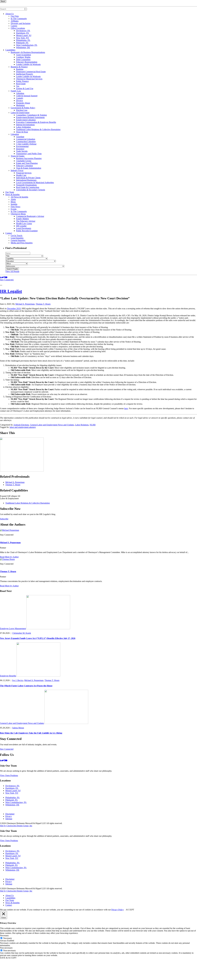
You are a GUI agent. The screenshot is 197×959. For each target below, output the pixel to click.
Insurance (20, 149)
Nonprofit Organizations (26, 185)
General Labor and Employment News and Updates (52, 425)
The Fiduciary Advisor (25, 221)
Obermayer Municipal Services (29, 79)
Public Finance (22, 81)
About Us (9, 14)
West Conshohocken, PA (26, 45)
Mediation (20, 105)
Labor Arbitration (23, 127)
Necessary (7, 938)
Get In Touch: (17, 235)
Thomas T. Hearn (43, 304)
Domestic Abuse (23, 103)
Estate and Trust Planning (27, 163)
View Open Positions (9, 775)
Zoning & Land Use (24, 88)
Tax (17, 86)
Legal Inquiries (17, 238)
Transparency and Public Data (29, 153)
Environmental (22, 146)
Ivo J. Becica (17, 680)
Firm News (15, 206)
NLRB (93, 425)
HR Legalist (21, 226)
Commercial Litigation (25, 139)
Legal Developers (23, 228)
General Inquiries (18, 240)
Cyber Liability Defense (26, 144)
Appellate (20, 137)
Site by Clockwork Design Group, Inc (16, 826)
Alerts (13, 199)
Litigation (15, 134)
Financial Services (23, 173)
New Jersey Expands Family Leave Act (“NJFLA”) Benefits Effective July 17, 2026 (37, 638)
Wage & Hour (22, 132)
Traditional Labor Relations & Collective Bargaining (38, 129)
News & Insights (12, 194)
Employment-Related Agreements (30, 117)
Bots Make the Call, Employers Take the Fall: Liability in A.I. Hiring (31, 733)
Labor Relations (82, 425)
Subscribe (4, 519)
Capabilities (10, 50)
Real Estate (21, 84)
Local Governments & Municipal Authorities (35, 182)
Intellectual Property (24, 74)
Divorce (19, 100)
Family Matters (22, 219)
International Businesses (26, 180)
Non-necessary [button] (6, 948)
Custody (19, 98)
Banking (19, 69)
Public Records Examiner (27, 231)
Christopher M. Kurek (21, 633)
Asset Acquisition (23, 55)
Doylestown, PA (23, 30)
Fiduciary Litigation (24, 165)
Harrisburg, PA (22, 33)
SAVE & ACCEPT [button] (8, 958)
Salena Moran (18, 728)
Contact (8, 233)
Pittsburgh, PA (22, 43)
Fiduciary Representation (26, 62)
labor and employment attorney (23, 427)
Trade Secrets (21, 151)
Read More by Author (9, 557)
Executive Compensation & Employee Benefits (36, 122)
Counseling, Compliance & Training (31, 115)
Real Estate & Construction (27, 187)
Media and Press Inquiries (22, 243)
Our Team (9, 192)
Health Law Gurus (24, 223)
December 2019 (14, 308)
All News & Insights (19, 197)
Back (3, 1)
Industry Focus (17, 170)
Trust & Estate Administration (28, 168)
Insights (14, 204)
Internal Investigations (25, 124)
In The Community (19, 18)
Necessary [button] (4, 935)
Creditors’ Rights (23, 57)
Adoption (20, 93)
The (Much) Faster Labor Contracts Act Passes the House (26, 686)
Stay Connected (7, 280)
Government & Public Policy (23, 108)
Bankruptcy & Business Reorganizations (28, 52)
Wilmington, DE (23, 47)
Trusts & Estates (17, 156)
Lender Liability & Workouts (28, 64)
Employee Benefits (8, 676)
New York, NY (22, 38)
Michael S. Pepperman (25, 304)
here (126, 408)
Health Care (21, 175)
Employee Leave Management (13, 628)
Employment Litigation (26, 120)
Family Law (16, 91)
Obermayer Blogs (18, 214)
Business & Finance (19, 67)
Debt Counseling (23, 59)
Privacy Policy (117, 910)
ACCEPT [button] (130, 910)
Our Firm (15, 16)
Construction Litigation (26, 141)
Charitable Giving (23, 161)
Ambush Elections (21, 425)
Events (13, 209)
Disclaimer (9, 814)
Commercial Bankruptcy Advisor (30, 216)
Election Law (21, 110)
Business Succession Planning (29, 158)
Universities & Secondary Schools (30, 190)
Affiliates (14, 21)
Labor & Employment (20, 112)
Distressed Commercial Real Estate (31, 71)
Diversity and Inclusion (20, 23)
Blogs (13, 202)
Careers (14, 26)
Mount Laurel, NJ (23, 35)
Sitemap (8, 819)
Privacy (8, 816)
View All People (12, 271)
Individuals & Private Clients (28, 178)
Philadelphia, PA (23, 40)
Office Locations (18, 28)
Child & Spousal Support (26, 96)
